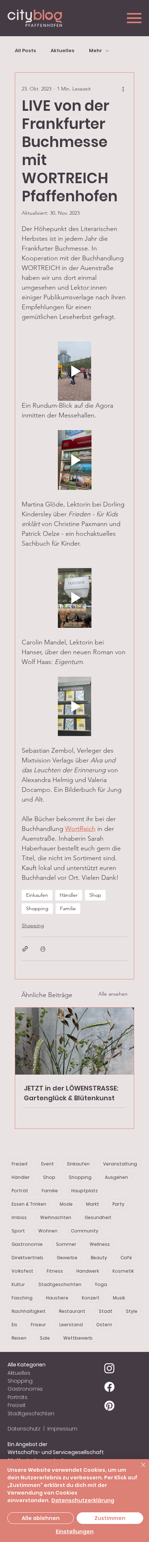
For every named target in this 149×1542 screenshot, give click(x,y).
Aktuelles (62, 51)
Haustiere (57, 1298)
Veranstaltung (120, 1164)
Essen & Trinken (29, 1204)
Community (84, 1231)
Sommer (66, 1244)
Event (47, 1164)
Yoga (101, 1284)
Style (131, 1311)
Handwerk (87, 1271)
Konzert (90, 1298)
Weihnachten (55, 1217)
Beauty (99, 1258)
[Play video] (75, 371)
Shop (95, 895)
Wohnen (48, 1231)
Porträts (17, 1397)
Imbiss (19, 1217)
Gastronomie (27, 1244)
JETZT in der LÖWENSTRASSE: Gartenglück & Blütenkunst (71, 1093)
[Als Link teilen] (25, 948)
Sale (45, 1338)
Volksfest (22, 1271)
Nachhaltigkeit (29, 1311)
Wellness (100, 1244)
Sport (18, 1231)
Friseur (38, 1325)
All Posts (25, 51)
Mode (66, 1204)
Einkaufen (37, 895)
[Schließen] (139, 1469)
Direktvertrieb (27, 1258)
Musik (119, 1298)
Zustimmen (109, 1518)
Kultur (18, 1284)
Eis (14, 1325)
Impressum (61, 1428)
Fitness (55, 1271)
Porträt (20, 1191)
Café (126, 1258)
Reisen (19, 1338)
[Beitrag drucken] (42, 948)
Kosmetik (123, 1271)
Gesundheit (98, 1217)
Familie (68, 908)
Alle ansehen (113, 994)
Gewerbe (67, 1258)
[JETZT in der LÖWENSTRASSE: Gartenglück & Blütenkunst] (74, 1041)
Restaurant (72, 1311)
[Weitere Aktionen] (123, 88)
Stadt (105, 1311)
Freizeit (20, 1164)
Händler (69, 895)
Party (118, 1204)
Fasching (22, 1298)
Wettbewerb (78, 1338)
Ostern (104, 1325)
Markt (92, 1204)
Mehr (95, 51)
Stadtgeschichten (59, 1284)
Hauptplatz (84, 1191)
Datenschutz (24, 1428)
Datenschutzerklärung (82, 1500)
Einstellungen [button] (75, 1531)
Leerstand (71, 1325)
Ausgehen (116, 1177)
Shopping (37, 908)
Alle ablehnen (41, 1518)
